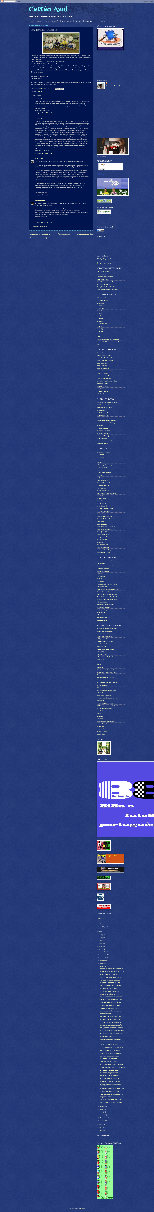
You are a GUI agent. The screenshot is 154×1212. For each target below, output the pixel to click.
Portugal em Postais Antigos (105, 721)
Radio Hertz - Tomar (103, 386)
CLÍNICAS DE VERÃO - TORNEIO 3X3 (111, 997)
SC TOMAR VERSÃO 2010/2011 (109, 988)
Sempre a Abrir (101, 729)
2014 (100, 938)
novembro (103, 955)
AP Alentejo (100, 303)
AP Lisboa (99, 316)
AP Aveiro (100, 305)
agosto (102, 963)
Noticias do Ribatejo (103, 383)
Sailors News (100, 726)
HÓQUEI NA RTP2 (105, 1097)
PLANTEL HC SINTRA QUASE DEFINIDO (112, 1094)
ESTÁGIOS (78, 21)
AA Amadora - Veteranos (104, 452)
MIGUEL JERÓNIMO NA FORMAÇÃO (111, 1025)
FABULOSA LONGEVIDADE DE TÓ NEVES (112, 1067)
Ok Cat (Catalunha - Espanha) (105, 281)
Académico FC (101, 462)
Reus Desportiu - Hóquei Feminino (107, 289)
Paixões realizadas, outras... (105, 708)
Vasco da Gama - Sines (103, 552)
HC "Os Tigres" (101, 410)
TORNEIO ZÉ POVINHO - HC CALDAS (111, 1100)
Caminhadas (100, 581)
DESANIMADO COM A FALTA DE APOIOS (112, 1042)
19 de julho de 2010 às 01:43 (43, 222)
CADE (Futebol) (101, 573)
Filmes (99, 664)
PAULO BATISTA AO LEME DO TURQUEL (112, 1064)
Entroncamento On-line (104, 355)
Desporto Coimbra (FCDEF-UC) (106, 591)
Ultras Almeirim (102, 438)
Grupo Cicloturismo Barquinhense (107, 594)
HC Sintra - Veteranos (103, 511)
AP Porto (99, 326)
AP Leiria (99, 313)
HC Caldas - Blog (101, 503)
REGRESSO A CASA (106, 1036)
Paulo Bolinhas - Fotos (103, 711)
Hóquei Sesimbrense (103, 534)
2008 (100, 1127)
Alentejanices (101, 633)
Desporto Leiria (101, 352)
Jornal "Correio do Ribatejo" (105, 360)
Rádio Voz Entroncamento (104, 394)
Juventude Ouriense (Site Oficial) (107, 420)
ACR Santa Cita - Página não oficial (107, 402)
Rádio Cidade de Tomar (104, 391)
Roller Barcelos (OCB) (103, 547)
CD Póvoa (99, 475)
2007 (100, 1130)
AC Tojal (99, 459)
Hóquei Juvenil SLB (102, 532)
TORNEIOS (88, 21)
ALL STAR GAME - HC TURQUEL (109, 1078)
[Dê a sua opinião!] (58, 89)
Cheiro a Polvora (101, 654)
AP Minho (100, 321)
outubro (102, 957)
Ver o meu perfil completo (114, 86)
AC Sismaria (100, 457)
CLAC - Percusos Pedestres (105, 579)
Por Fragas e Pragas (102, 609)
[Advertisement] (110, 64)
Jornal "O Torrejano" (103, 373)
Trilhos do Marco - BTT (103, 617)
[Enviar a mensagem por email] (56, 89)
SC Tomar (99, 425)
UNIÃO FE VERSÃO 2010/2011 (109, 994)
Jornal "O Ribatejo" (102, 365)
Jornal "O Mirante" (102, 363)
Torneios (39, 91)
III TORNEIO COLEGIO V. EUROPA (110, 1081)
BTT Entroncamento (103, 568)
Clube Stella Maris (102, 480)
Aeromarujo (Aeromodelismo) (106, 561)
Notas (98, 687)
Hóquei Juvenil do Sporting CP (106, 529)
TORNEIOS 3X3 (67, 21)
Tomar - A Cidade (102, 731)
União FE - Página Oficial (104, 441)
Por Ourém (100, 718)
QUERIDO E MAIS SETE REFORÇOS (110, 977)
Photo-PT (99, 713)
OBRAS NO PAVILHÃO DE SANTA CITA (111, 985)
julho (102, 966)
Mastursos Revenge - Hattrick (105, 677)
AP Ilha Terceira (101, 311)
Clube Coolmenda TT (103, 586)
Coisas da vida (101, 659)
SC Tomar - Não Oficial (103, 430)
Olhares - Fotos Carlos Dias (105, 703)
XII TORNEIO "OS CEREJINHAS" (109, 1075)
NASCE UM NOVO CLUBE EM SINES (111, 1102)
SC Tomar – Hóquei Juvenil (105, 436)
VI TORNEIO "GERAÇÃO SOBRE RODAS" (112, 1088)
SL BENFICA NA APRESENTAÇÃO (110, 1019)
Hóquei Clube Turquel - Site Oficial (107, 519)
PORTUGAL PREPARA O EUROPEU (110, 1016)
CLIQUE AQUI (101, 918)
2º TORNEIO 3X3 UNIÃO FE (108, 1059)
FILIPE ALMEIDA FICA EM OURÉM (110, 1053)
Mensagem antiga (85, 234)
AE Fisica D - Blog (102, 467)
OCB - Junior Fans (102, 539)
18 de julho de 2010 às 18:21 (43, 195)
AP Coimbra (100, 308)
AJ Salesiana (100, 470)
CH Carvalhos (101, 477)
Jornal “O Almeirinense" (104, 378)
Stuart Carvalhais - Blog (104, 550)
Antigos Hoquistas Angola (104, 636)
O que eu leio (100, 700)
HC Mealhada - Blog (102, 506)
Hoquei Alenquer (102, 513)
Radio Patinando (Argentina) (105, 276)
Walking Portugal (102, 620)
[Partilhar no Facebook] (61, 89)
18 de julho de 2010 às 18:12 (43, 113)
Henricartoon (101, 675)
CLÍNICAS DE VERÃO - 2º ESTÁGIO (110, 1005)
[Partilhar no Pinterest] (63, 89)
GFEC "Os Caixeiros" (103, 405)
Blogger (82, 1208)
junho (102, 1106)
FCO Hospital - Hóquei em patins (106, 493)
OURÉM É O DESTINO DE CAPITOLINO (112, 1002)
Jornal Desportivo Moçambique (106, 376)
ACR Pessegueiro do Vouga (105, 465)
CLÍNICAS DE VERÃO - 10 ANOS (109, 1091)
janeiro (102, 1120)
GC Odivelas (100, 496)
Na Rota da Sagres (102, 685)
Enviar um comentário (40, 226)
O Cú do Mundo (101, 693)
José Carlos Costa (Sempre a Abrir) (107, 381)
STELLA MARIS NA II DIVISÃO (109, 974)
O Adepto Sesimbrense (104, 537)
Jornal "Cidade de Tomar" (104, 358)
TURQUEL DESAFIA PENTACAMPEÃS (111, 1028)
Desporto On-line (102, 662)
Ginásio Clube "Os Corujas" (105, 407)
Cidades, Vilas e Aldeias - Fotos (106, 657)
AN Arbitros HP (101, 298)
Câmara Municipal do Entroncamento (108, 339)
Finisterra (100, 667)
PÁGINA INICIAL (36, 21)
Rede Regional (101, 388)
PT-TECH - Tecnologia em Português (107, 705)
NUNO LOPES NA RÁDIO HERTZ (110, 980)
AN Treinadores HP (102, 300)
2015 (100, 935)
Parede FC (100, 542)
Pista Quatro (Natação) (103, 607)
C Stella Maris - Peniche (104, 472)
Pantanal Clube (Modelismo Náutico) (108, 599)
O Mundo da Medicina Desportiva (107, 698)
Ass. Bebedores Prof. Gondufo (105, 641)
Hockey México (101, 274)
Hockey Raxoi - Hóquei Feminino (107, 287)
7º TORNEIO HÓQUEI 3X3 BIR (109, 1073)
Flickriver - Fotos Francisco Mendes (107, 669)
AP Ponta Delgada (102, 323)
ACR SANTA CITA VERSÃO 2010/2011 (111, 1000)
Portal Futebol (101, 612)
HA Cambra (100, 501)
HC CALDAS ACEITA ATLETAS (109, 1044)
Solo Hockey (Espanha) (104, 284)
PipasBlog (100, 716)
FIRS (98, 344)
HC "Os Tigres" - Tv (102, 415)
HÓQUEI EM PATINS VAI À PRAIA (110, 991)
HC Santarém (101, 418)
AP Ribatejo (100, 329)
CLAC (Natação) (101, 576)
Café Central (100, 651)
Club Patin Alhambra (103, 271)
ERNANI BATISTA (40, 201)
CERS (98, 336)
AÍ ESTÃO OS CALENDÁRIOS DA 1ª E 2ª (112, 971)
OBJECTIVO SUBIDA (106, 1014)
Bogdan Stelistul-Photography (106, 649)
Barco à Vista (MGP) (102, 644)
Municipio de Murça (103, 680)
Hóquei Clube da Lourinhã (104, 516)
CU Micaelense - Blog (103, 485)
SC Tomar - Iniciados (103, 428)
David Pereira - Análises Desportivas (108, 589)
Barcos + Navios (101, 646)
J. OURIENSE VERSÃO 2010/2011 (110, 1039)
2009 (100, 1124)
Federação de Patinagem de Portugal (108, 341)
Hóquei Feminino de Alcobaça (106, 526)
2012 (100, 943)
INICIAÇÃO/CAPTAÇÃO (103, 21)
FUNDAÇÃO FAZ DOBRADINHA (109, 1008)
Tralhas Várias (101, 734)
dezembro (103, 952)
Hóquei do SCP (101, 521)
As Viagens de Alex (102, 638)
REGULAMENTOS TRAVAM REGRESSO (111, 969)
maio (102, 1109)
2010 (100, 949)
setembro (103, 960)
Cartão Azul (48, 9)
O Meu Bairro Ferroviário (104, 695)
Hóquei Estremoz (102, 524)
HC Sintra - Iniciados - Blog (105, 508)
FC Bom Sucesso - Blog (103, 490)
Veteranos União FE (102, 443)
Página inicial (63, 234)
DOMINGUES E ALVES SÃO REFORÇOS (112, 1047)
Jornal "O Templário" (103, 368)
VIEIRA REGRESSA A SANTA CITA (110, 1050)
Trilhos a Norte (101, 615)
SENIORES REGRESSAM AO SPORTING (112, 1030)
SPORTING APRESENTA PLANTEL (110, 983)
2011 (100, 946)
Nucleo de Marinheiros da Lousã (106, 690)
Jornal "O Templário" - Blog (105, 370)
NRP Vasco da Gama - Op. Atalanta (107, 682)
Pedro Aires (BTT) (102, 602)
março (102, 1115)
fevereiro (103, 1117)
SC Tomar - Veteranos (103, 433)
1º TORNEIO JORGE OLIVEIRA (109, 1070)
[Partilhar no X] (59, 89)
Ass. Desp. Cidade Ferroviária (105, 566)
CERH (98, 334)
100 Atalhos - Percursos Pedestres (107, 628)
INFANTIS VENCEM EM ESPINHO (110, 1056)
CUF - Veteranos (101, 488)
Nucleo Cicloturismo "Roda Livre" (107, 597)
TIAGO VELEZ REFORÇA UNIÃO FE (110, 1022)
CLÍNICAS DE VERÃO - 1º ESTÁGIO (110, 1011)
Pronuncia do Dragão (103, 544)
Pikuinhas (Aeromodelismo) (105, 604)
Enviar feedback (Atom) (43, 238)
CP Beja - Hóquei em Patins (105, 483)
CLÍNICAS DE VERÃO (52, 21)
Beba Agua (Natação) (103, 571)
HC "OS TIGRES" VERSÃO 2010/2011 (111, 1033)
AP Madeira (100, 318)
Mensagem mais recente (39, 234)
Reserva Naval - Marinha (104, 723)
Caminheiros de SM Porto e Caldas (107, 584)
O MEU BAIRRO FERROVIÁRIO (109, 1061)
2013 (100, 940)
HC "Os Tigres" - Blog (103, 412)
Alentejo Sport (101, 563)
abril (101, 1112)
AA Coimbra (100, 454)
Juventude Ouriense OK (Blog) (106, 423)
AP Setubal (100, 331)
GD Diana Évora (101, 498)
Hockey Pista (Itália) (103, 279)
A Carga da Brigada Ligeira (104, 631)
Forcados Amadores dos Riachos (106, 672)
